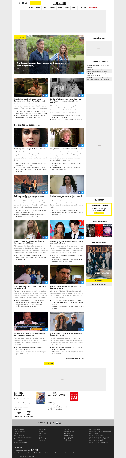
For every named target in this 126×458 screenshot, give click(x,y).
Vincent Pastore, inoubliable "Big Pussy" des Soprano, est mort (65, 287)
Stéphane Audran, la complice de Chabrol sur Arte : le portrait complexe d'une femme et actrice (66, 101)
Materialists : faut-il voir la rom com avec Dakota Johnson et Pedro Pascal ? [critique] (29, 100)
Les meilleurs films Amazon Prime (98, 442)
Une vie (16, 433)
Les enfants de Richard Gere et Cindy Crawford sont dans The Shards (66, 242)
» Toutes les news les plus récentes (74, 358)
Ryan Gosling (67, 433)
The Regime (42, 433)
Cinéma (31, 7)
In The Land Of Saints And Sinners (23, 437)
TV (45, 7)
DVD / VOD (52, 7)
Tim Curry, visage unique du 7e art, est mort (29, 149)
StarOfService (50, 452)
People (74, 7)
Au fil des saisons (18, 439)
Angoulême (82, 7)
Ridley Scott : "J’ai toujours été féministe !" (98, 66)
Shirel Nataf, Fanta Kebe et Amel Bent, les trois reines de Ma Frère (30, 287)
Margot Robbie (68, 439)
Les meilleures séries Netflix (96, 435)
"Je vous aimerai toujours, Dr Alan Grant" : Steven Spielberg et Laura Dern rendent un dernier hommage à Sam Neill (31, 169)
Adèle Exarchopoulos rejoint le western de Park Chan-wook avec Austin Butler (98, 79)
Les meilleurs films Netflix (96, 440)
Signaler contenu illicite (28, 456)
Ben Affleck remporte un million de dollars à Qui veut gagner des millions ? (29, 334)
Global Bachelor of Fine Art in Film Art (37, 452)
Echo (40, 437)
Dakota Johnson (68, 435)
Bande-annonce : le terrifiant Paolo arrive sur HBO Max (97, 74)
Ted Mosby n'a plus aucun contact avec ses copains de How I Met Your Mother (29, 197)
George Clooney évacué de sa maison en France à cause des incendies (66, 334)
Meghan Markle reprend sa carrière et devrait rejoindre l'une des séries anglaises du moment (66, 197)
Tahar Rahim (67, 440)
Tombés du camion (19, 435)
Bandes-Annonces (63, 7)
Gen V (40, 435)
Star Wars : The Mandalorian (46, 439)
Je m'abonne (99, 280)
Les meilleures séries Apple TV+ (97, 439)
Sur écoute (42, 440)
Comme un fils (18, 440)
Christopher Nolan (69, 431)
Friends (41, 431)
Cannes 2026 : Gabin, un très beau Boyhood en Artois (67, 119)
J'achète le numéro (99, 284)
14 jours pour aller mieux (20, 442)
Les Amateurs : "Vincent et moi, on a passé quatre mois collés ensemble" (98, 70)
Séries (38, 7)
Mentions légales (18, 456)
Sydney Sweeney (68, 437)
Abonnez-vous (35, 3)
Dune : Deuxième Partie (20, 431)
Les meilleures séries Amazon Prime (99, 437)
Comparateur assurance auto (20, 452)
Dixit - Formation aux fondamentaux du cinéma (64, 452)
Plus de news (49, 363)
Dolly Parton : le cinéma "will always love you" (66, 149)
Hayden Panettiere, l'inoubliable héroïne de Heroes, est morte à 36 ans (29, 242)
